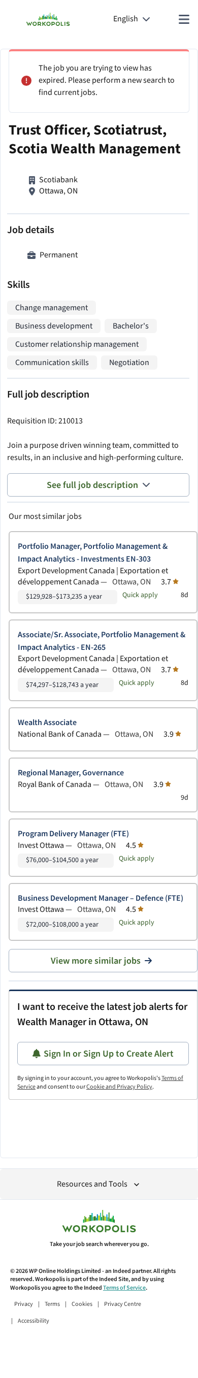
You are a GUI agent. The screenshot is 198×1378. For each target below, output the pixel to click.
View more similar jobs (96, 961)
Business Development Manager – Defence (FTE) (100, 898)
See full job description (92, 485)
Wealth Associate (47, 722)
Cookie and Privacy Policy (119, 1087)
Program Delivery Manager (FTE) (73, 834)
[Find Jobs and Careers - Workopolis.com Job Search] (48, 19)
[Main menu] (184, 19)
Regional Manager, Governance (71, 773)
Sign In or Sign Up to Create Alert (109, 1054)
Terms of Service (124, 1288)
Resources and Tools (92, 1184)
